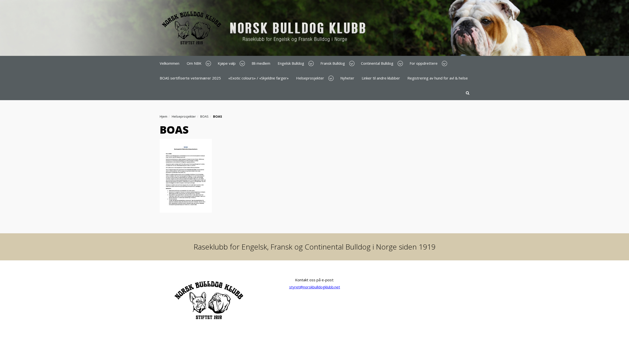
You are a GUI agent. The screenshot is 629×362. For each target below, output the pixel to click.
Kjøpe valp (227, 63)
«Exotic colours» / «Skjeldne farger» (258, 78)
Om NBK (194, 63)
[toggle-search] (467, 92)
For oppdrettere (424, 63)
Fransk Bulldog (332, 63)
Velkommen (169, 63)
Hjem (163, 116)
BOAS (204, 116)
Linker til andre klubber (381, 78)
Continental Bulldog (377, 63)
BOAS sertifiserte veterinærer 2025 (190, 78)
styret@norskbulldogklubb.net (314, 286)
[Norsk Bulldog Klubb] (265, 27)
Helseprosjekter (310, 78)
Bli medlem (261, 63)
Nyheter (347, 78)
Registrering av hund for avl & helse (437, 78)
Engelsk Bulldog (291, 63)
